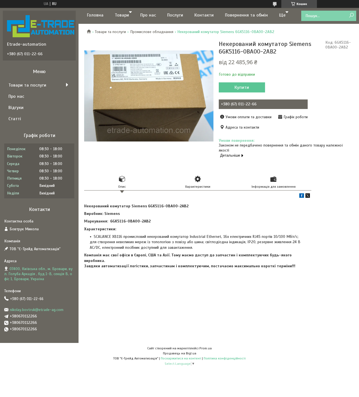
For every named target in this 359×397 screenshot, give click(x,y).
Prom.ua (205, 348)
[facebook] (301, 196)
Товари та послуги (110, 31)
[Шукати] (351, 15)
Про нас (148, 15)
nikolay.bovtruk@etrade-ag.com (36, 309)
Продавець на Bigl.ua (179, 353)
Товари (122, 15)
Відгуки (16, 107)
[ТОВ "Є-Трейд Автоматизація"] (40, 26)
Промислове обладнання (151, 31)
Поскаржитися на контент (181, 358)
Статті (14, 119)
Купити (241, 87)
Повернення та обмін (246, 15)
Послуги (175, 15)
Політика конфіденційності (225, 358)
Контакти (204, 15)
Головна (95, 15)
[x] (307, 196)
